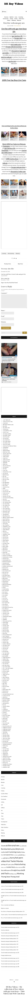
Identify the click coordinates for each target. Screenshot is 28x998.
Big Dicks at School (6, 576)
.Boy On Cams (5, 477)
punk (5, 867)
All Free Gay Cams (6, 551)
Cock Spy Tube (6, 625)
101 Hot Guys (5, 537)
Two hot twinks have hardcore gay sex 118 (13, 917)
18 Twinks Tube (6, 543)
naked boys (5, 697)
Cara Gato (5, 618)
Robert (2, 908)
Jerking (11, 18)
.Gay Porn (5, 499)
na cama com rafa (6, 695)
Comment (4, 293)
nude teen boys (6, 703)
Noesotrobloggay (6, 698)
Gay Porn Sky (5, 648)
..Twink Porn (5, 458)
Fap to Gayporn (6, 636)
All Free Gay (5, 549)
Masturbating (11, 253)
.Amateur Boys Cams (7, 471)
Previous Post (7, 263)
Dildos (23, 852)
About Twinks (5, 546)
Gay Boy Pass (5, 640)
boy (14, 849)
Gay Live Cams (6, 646)
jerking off (4, 864)
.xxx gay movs (5, 532)
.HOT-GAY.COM (6, 512)
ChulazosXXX (5, 622)
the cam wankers (6, 739)
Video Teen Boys (4, 827)
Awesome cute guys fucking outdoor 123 (9, 947)
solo (5, 870)
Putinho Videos (6, 717)
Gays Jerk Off (5, 663)
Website (3, 322)
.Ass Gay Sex (5, 473)
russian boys (10, 867)
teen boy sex (5, 733)
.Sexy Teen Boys (6, 525)
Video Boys (21, 18)
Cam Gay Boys (6, 614)
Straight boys (16, 870)
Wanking (14, 20)
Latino (12, 864)
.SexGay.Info (5, 523)
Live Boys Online (6, 678)
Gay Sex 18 (5, 649)
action (9, 845)
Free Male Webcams (7, 637)
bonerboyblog (6, 589)
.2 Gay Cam (5, 470)
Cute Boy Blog (5, 627)
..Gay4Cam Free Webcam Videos (9, 446)
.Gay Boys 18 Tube (6, 496)
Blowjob (3, 782)
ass (23, 846)
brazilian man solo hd (7, 610)
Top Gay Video (6, 748)
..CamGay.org (5, 429)
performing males (6, 710)
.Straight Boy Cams (6, 526)
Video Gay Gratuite (7, 759)
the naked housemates (7, 742)
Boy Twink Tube (6, 602)
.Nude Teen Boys (6, 519)
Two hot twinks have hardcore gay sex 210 (10, 961)
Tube (2, 816)
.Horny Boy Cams (6, 511)
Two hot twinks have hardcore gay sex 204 (14, 892)
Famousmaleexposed (7, 634)
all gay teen (5, 552)
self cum (17, 867)
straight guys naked (7, 729)
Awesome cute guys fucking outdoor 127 (9, 938)
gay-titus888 (5, 656)
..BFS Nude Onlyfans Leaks (8, 424)
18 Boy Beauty (6, 540)
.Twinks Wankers (6, 529)
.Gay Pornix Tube (6, 500)
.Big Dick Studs (6, 474)
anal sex (15, 845)
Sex (2, 810)
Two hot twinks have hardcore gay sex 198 (14, 889)
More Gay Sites (6, 686)
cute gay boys (5, 628)
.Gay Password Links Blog (8, 497)
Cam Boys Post (6, 611)
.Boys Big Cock (6, 484)
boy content (5, 595)
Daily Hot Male (6, 630)
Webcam (19, 20)
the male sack (5, 741)
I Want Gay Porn (6, 674)
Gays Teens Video (6, 666)
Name (3, 310)
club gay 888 (5, 624)
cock (22, 849)
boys (18, 849)
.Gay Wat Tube (6, 506)
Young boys (5, 876)
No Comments (17, 25)
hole (9, 858)
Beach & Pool (5, 567)
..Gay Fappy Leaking (7, 433)
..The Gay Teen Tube (7, 453)
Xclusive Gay (5, 762)
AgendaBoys (5, 548)
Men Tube (5, 683)
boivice (4, 587)
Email (3, 316)
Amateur (6, 17)
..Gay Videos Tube (6, 442)
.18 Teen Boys (5, 467)
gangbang (21, 855)
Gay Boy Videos (4, 793)
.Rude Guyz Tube (6, 522)
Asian (20, 845)
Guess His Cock (6, 669)
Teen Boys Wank (6, 735)
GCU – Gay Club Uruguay (8, 668)
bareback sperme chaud (8, 566)
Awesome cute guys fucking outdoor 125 (9, 941)
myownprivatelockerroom (8, 694)
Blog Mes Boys (6, 586)
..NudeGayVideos (6, 450)
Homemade (5, 18)
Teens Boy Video (6, 736)
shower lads (5, 724)
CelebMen (5, 619)
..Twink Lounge (6, 456)
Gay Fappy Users (6, 645)
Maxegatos (5, 681)
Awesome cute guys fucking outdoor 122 (9, 949)
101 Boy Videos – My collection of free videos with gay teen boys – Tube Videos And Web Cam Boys (14, 990)
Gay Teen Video (6, 653)
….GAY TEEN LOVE (6, 420)
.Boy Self (4, 480)
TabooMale (5, 732)
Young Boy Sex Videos (7, 764)
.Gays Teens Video (6, 509)
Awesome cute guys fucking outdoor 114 (15, 911)
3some (3, 846)
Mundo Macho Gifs (6, 689)
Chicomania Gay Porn (7, 621)
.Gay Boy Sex (5, 494)
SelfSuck (3, 807)
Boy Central (5, 592)
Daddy (19, 852)
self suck (20, 867)
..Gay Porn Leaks (6, 436)
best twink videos (6, 575)
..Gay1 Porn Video (6, 444)
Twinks (16, 18)
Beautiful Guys (6, 569)
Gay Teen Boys (4, 796)
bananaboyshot (6, 563)
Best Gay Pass (5, 572)
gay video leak (6, 654)
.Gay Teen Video (6, 503)
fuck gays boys (6, 639)
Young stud (15, 877)
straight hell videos (6, 730)
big (11, 849)
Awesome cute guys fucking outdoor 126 (9, 935)
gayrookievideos (6, 662)
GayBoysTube (5, 659)
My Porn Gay (5, 692)
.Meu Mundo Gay (6, 516)
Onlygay (4, 707)
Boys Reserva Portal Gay (8, 607)
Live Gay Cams (6, 680)
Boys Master (5, 604)
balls (25, 845)
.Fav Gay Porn (5, 490)
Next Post (20, 263)
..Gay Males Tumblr (7, 435)
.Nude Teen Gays (6, 520)
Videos (8, 20)
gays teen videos (6, 665)
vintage (15, 873)
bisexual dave (5, 581)
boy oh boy (5, 598)
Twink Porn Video (6, 758)
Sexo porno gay (6, 723)
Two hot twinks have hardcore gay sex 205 (14, 886)
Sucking (11, 873)
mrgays (4, 688)
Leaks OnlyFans (6, 677)
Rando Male (5, 720)
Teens (2, 813)
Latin (9, 864)
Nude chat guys (6, 701)
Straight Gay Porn (5, 895)
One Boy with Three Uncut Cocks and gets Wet (13, 274)
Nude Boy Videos (6, 700)
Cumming (20, 17)
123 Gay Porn (5, 538)
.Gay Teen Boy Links (7, 502)
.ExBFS (4, 488)
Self (2, 804)
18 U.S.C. (12, 979)
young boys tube (6, 767)
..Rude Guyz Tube (6, 452)
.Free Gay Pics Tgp (6, 491)
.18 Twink (5, 468)
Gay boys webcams (5, 930)
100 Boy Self (5, 535)
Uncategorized (4, 821)
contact (7, 908)
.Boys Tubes (5, 485)
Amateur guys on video (7, 557)
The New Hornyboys (7, 744)
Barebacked (5, 849)
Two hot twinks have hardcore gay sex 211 (10, 958)
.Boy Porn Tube (6, 479)
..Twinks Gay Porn (6, 459)
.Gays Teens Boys (6, 508)
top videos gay (6, 750)
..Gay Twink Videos (7, 441)
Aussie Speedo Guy (7, 560)
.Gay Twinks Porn (6, 505)
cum (6, 852)
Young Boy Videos (6, 765)
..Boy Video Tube (6, 427)
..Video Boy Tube (6, 461)
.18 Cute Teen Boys (7, 465)
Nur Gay (4, 704)
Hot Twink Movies (14, 861)
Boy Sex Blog (5, 601)
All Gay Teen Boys (6, 554)
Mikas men (5, 685)
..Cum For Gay (5, 432)
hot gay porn (5, 672)
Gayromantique (6, 660)
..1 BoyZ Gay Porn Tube (7, 421)
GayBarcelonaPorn (6, 657)
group (5, 858)
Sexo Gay (5, 721)
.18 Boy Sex (5, 464)
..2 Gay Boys (5, 423)
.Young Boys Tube (6, 534)
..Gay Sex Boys (6, 438)
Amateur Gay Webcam (7, 555)
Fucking (2, 790)
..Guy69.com (5, 449)
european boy (8, 855)
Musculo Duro (5, 691)
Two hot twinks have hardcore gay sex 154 (18, 914)
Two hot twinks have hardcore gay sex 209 (10, 963)
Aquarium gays (6, 558)
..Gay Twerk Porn (6, 439)
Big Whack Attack (6, 580)
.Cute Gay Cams (6, 487)
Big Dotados (5, 578)
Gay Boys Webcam (6, 643)
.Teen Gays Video (6, 528)
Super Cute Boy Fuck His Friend (9, 282)
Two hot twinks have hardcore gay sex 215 (10, 932)
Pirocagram (5, 713)
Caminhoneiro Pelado (7, 616)
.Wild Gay (5, 531)
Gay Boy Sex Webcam (9, 905)
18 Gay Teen (5, 541)
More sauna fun (5, 278)
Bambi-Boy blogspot (7, 561)
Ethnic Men (5, 633)
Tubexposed (5, 753)
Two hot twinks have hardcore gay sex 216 (10, 927)
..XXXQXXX (5, 462)
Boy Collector (5, 593)
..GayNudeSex (5, 447)
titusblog (4, 747)
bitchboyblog (5, 583)
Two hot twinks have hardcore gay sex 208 (10, 966)
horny (12, 858)
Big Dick (11, 17)
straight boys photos (7, 727)
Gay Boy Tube (5, 642)
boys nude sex (6, 605)
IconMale (4, 675)
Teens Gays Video (6, 738)
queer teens (5, 718)
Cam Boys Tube (6, 613)
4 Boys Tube (5, 544)
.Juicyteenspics (6, 514)
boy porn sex (5, 599)
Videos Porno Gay (6, 761)
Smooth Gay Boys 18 (7, 726)
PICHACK (5, 712)
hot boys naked (6, 671)
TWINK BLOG (5, 755)
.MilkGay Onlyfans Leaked (8, 517)
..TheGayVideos (6, 455)
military (2, 867)
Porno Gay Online (6, 715)
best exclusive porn (7, 570)
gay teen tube (5, 651)
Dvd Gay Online (6, 631)
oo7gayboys (5, 709)
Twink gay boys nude (7, 756)
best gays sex (5, 573)
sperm (9, 870)
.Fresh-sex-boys (6, 493)
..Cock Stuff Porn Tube (7, 430)
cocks (3, 852)
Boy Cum (4, 596)
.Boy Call (4, 476)
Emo (2, 855)
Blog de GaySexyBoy (7, 584)
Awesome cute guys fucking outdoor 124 (9, 944)
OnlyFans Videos (6, 706)
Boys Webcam (6, 608)
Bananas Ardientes (6, 564)
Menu (4, 11)
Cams (16, 17)
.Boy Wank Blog (6, 482)
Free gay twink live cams (6, 955)
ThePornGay (5, 745)
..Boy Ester (5, 426)
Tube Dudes (5, 752)
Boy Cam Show (6, 590)
